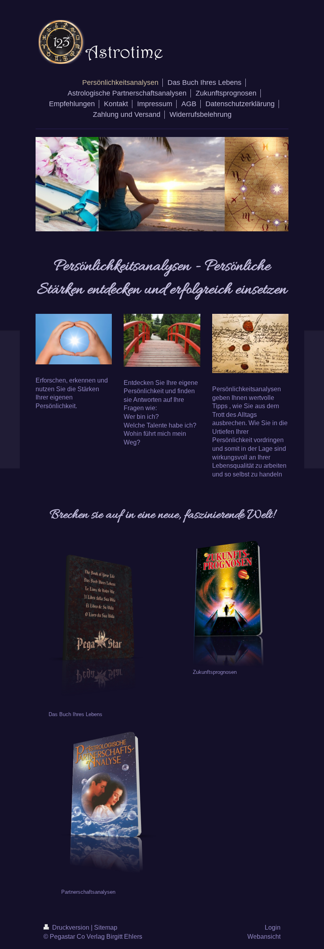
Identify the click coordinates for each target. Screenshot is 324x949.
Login (273, 927)
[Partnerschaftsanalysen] (108, 802)
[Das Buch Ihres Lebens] (96, 625)
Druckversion (71, 927)
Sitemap (105, 927)
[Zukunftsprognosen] (228, 604)
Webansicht (264, 936)
